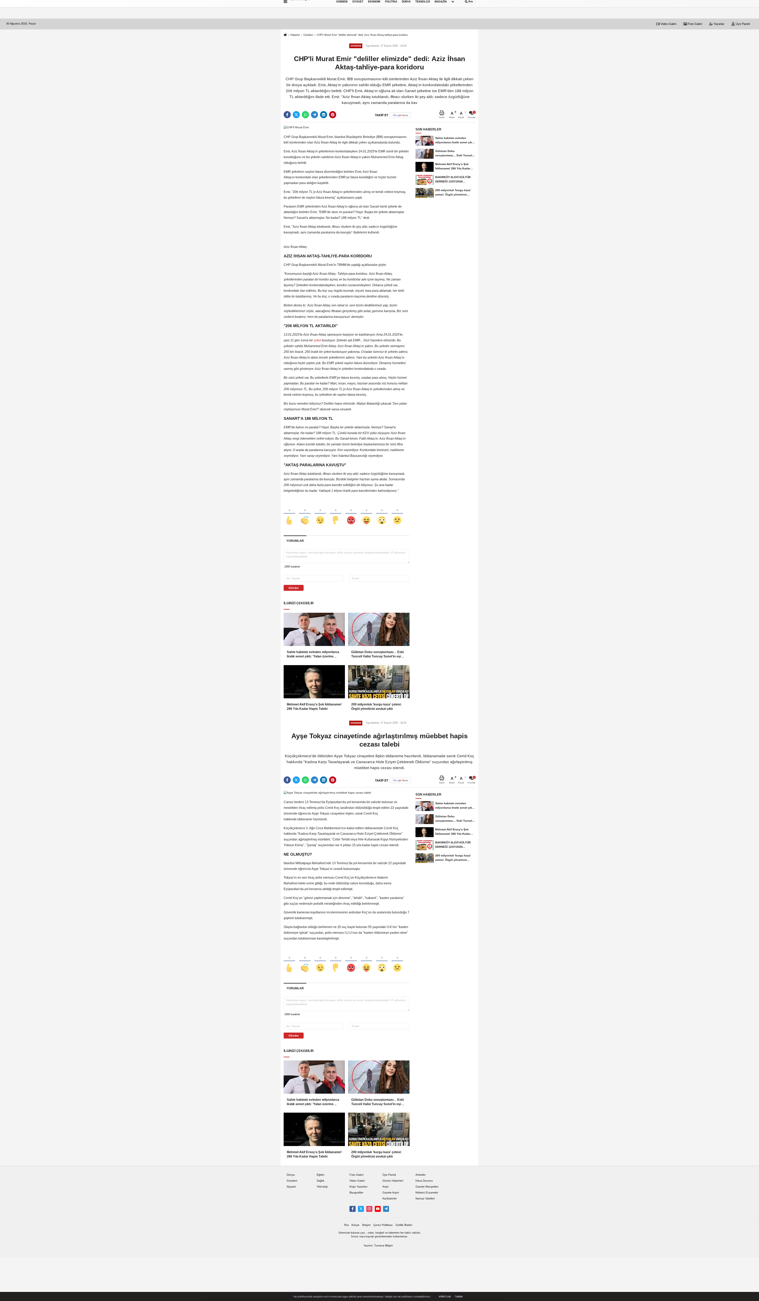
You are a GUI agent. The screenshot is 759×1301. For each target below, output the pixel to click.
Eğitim (320, 1174)
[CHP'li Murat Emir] (296, 127)
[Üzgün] (397, 514)
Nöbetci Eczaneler (426, 1192)
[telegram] (314, 114)
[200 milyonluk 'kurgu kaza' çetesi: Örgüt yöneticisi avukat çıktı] (378, 681)
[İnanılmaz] (382, 514)
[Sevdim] (320, 514)
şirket (317, 340)
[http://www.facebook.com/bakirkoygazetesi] (352, 1209)
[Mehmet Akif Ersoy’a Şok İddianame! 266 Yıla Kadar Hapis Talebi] (314, 681)
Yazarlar (718, 23)
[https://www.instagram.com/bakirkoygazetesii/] (369, 1209)
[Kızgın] (351, 514)
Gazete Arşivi (390, 1192)
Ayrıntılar (445, 1296)
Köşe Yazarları (358, 1186)
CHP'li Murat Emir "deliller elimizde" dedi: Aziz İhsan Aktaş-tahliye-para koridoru (362, 34)
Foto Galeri (694, 23)
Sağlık (320, 1180)
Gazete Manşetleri (426, 1186)
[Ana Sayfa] (285, 35)
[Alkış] (305, 514)
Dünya (291, 1174)
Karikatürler (389, 1198)
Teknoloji (322, 1186)
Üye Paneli (742, 23)
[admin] (386, 1209)
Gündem (308, 34)
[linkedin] (323, 114)
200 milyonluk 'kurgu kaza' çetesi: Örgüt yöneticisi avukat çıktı (376, 706)
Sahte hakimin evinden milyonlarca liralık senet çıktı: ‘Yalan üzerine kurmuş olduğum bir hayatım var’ (313, 654)
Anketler (420, 1174)
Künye (355, 1225)
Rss (346, 1225)
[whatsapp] (305, 114)
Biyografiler (356, 1192)
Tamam (459, 1296)
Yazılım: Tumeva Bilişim (378, 1245)
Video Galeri (668, 23)
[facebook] (287, 114)
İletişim (366, 1225)
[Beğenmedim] (335, 514)
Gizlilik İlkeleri (404, 1225)
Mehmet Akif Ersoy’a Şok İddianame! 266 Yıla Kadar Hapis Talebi (314, 706)
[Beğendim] (289, 514)
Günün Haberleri (392, 1180)
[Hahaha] (366, 514)
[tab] (295, 540)
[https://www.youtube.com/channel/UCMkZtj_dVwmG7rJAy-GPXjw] (378, 1209)
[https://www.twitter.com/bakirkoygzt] (361, 1209)
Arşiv (385, 1186)
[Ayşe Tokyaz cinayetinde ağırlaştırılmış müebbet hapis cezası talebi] (327, 792)
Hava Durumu (424, 1180)
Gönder (294, 587)
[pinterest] (332, 114)
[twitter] (296, 114)
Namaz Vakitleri (425, 1198)
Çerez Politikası (383, 1225)
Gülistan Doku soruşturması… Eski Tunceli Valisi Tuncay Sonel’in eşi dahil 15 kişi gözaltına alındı (377, 654)
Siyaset (291, 1186)
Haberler (295, 34)
